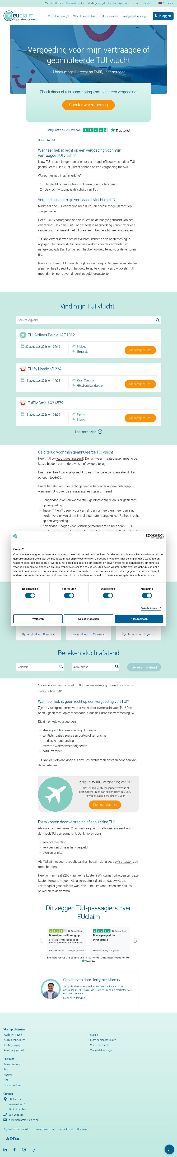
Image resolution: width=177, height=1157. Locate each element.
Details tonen (149, 608)
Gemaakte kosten (75, 3)
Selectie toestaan (88, 618)
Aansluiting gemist (118, 3)
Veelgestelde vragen (135, 16)
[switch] (69, 595)
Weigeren (38, 618)
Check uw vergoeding (88, 105)
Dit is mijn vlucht (140, 350)
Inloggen (165, 16)
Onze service (110, 16)
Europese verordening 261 (117, 713)
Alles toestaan (139, 618)
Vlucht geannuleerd (85, 16)
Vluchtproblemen (54, 3)
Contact (148, 3)
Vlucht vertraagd (58, 16)
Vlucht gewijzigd (96, 3)
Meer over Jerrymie (74, 998)
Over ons (135, 3)
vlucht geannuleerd (69, 458)
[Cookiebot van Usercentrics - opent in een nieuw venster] (148, 536)
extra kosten (123, 862)
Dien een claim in (105, 805)
